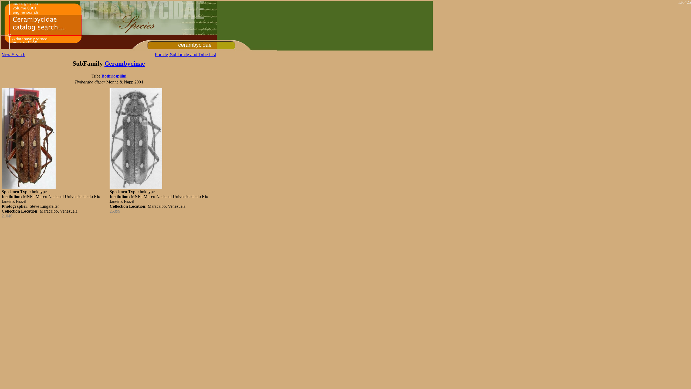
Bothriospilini (113, 76)
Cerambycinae (124, 63)
